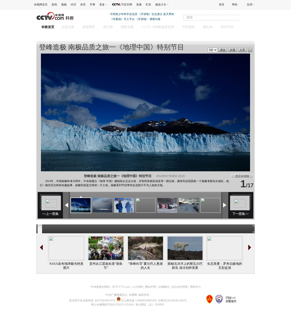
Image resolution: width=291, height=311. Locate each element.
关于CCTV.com (121, 286)
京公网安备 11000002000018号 (139, 300)
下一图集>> (240, 214)
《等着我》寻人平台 (122, 19)
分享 (242, 49)
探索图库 (88, 27)
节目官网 (126, 4)
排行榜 (108, 27)
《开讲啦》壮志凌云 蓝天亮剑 (156, 14)
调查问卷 (155, 19)
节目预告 (188, 27)
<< (41, 247)
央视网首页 (41, 4)
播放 (223, 49)
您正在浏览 (242, 176)
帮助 (234, 4)
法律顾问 (163, 286)
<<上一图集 (50, 214)
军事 (92, 4)
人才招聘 (137, 286)
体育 (83, 4)
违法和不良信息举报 (81, 300)
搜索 (249, 17)
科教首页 (48, 27)
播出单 (208, 27)
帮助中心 (195, 286)
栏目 (148, 4)
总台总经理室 (179, 286)
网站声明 (150, 286)
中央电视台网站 (100, 286)
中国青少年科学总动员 (123, 14)
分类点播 (67, 27)
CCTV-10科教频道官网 (158, 27)
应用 (249, 4)
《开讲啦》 (142, 19)
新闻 (54, 4)
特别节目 (227, 27)
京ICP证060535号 (105, 300)
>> (249, 247)
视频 (64, 4)
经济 (73, 4)
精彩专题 (127, 27)
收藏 (232, 49)
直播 (139, 4)
